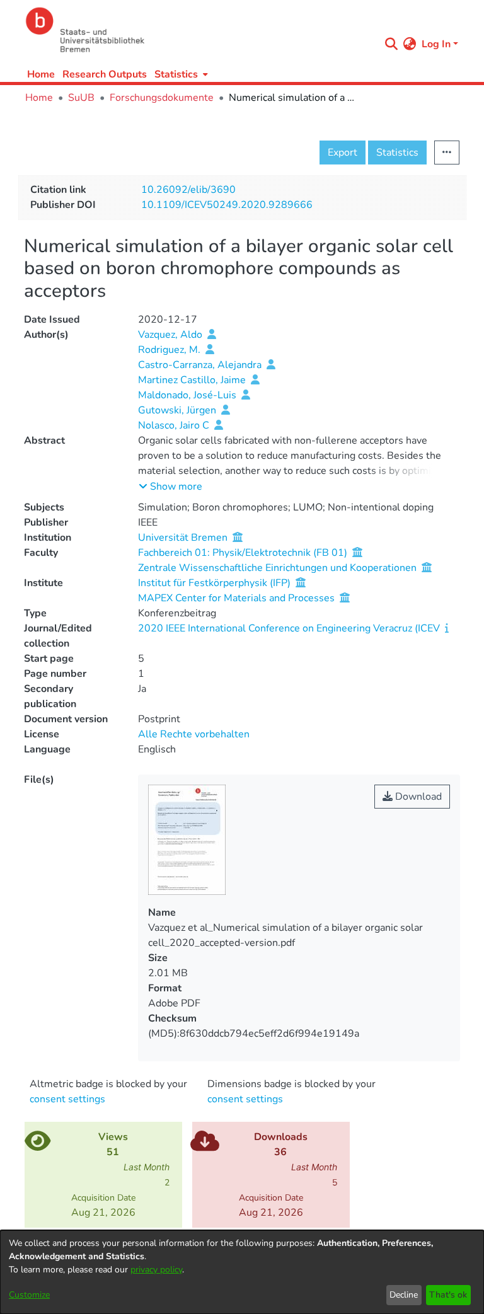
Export (342, 152)
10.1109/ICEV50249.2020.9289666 (227, 205)
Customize (29, 1295)
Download (417, 797)
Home (41, 74)
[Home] (199, 30)
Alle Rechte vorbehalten (194, 734)
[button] (170, 486)
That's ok (448, 1295)
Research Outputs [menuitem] (104, 74)
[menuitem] (180, 74)
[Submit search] (392, 44)
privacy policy (156, 1270)
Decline (403, 1295)
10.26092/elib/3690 (188, 190)
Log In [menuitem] (436, 44)
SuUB (81, 98)
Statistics (397, 152)
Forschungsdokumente (162, 98)
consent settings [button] (67, 1099)
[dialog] (242, 1272)
